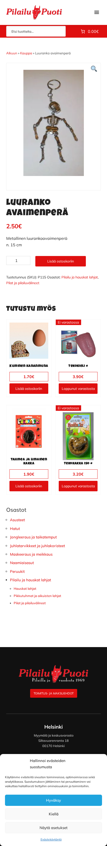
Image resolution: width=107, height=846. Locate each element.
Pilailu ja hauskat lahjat (79, 277)
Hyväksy (53, 800)
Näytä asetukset (53, 827)
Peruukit (17, 571)
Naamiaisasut (22, 562)
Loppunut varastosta (78, 388)
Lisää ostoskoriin (60, 261)
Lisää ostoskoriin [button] (28, 388)
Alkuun (11, 53)
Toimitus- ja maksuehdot (54, 693)
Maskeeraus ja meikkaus (31, 554)
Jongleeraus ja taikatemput (33, 537)
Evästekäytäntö (51, 839)
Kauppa (26, 53)
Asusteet (17, 519)
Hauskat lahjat (25, 589)
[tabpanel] (53, 123)
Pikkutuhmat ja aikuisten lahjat (37, 596)
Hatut (15, 528)
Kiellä (53, 814)
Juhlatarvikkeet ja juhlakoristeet (37, 545)
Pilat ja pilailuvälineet (22, 283)
